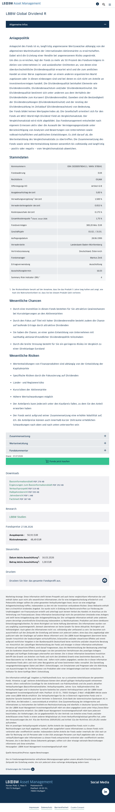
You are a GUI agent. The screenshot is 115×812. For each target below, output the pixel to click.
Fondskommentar (18, 450)
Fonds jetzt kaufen (59, 461)
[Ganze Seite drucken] (104, 580)
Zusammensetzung (19, 436)
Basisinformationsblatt (21, 481)
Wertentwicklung (18, 443)
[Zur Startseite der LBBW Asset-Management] (21, 3)
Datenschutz (46, 807)
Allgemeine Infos (18, 24)
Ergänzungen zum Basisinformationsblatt (31, 485)
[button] (97, 3)
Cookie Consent (77, 807)
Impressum (34, 807)
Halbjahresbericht (18, 492)
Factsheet (14, 499)
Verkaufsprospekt (18, 488)
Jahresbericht (16, 495)
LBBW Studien (17, 517)
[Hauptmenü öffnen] (109, 5)
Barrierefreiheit (61, 807)
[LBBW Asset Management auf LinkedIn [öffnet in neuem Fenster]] (105, 791)
